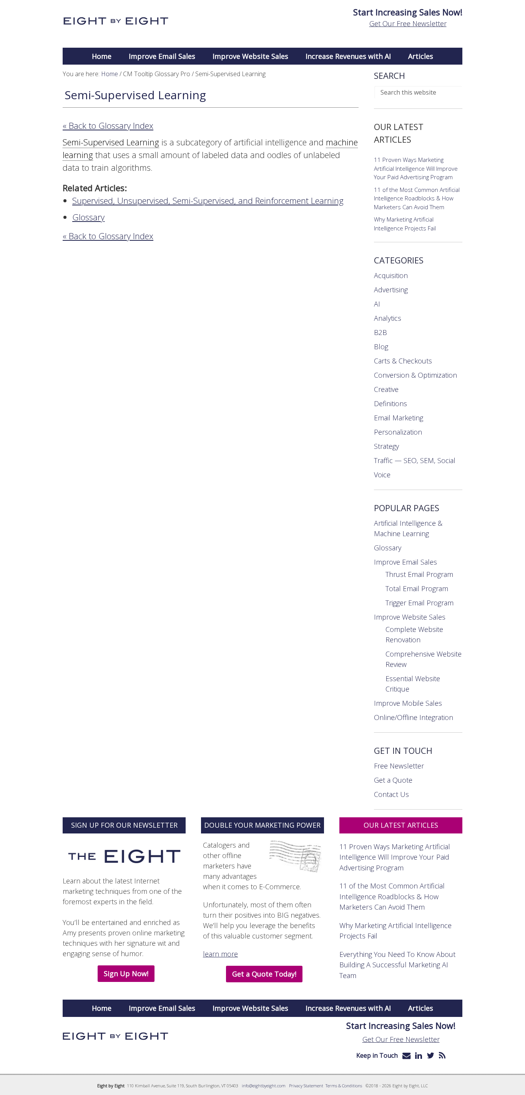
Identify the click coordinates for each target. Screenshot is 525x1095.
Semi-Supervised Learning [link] (111, 142)
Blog (381, 346)
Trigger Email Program (419, 602)
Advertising (391, 289)
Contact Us (391, 794)
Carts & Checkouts (403, 360)
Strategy (386, 446)
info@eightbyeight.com (264, 1085)
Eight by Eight (115, 21)
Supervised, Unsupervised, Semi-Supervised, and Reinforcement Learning (208, 200)
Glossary (88, 217)
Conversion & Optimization (415, 375)
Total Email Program (416, 588)
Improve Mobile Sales (408, 703)
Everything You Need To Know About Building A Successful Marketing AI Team (397, 964)
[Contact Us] (406, 1055)
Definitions (390, 403)
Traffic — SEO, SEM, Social (414, 460)
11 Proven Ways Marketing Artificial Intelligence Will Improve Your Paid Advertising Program (416, 168)
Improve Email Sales (405, 562)
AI (377, 303)
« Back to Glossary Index (108, 125)
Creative (386, 389)
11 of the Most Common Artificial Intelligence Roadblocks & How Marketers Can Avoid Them (417, 198)
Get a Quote (393, 780)
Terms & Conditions (344, 1085)
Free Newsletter (399, 765)
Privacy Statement (306, 1085)
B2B (380, 332)
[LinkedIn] (418, 1055)
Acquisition (391, 275)
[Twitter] (430, 1055)
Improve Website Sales (409, 617)
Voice (382, 474)
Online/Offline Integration (413, 717)
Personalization (398, 432)
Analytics (387, 318)
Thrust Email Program (419, 574)
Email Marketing (398, 417)
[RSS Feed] (442, 1055)
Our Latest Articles (401, 825)
